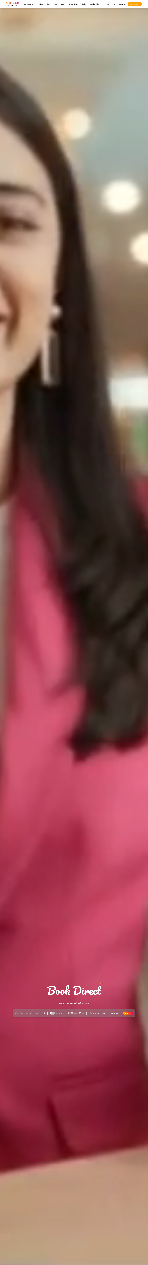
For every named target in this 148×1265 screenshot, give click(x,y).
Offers (41, 4)
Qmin (84, 4)
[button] (116, 1013)
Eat (48, 4)
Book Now (128, 1013)
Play (55, 4)
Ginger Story (73, 4)
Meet (62, 4)
